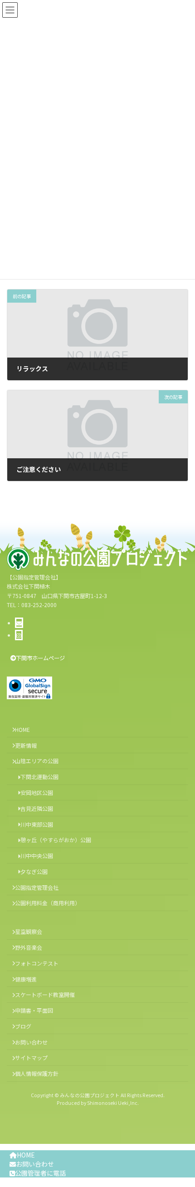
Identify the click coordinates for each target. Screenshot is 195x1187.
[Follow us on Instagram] (19, 635)
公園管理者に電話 (40, 1172)
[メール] (19, 623)
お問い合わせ (35, 1163)
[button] (37, 658)
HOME (26, 1154)
